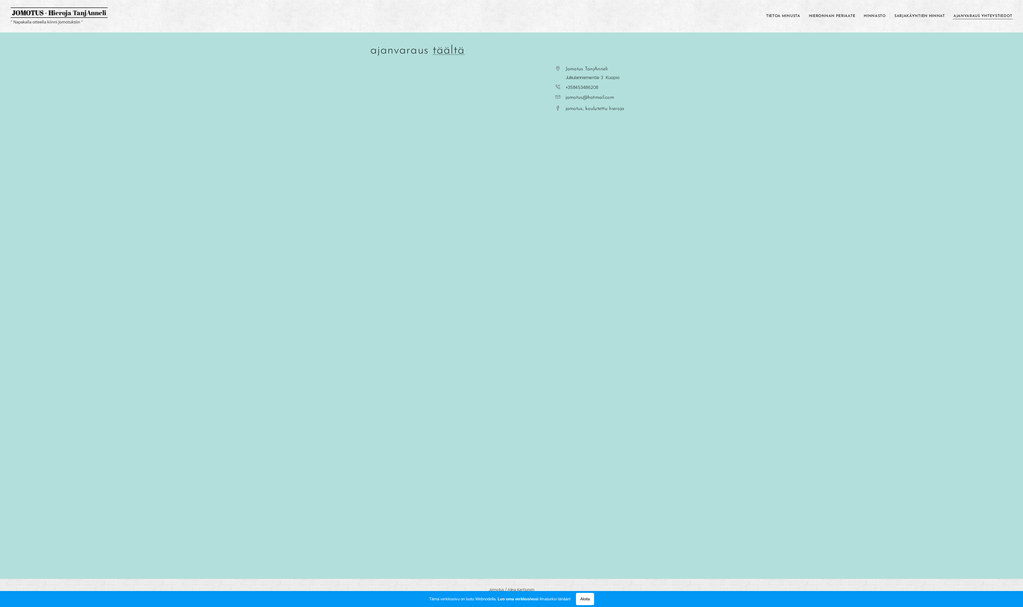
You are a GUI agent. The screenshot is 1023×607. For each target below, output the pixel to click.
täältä (449, 50)
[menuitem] (785, 16)
